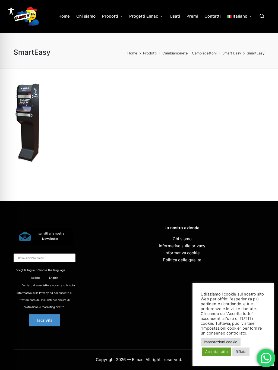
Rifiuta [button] (241, 351)
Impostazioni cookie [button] (220, 342)
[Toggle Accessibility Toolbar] (11, 11)
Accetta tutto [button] (216, 351)
